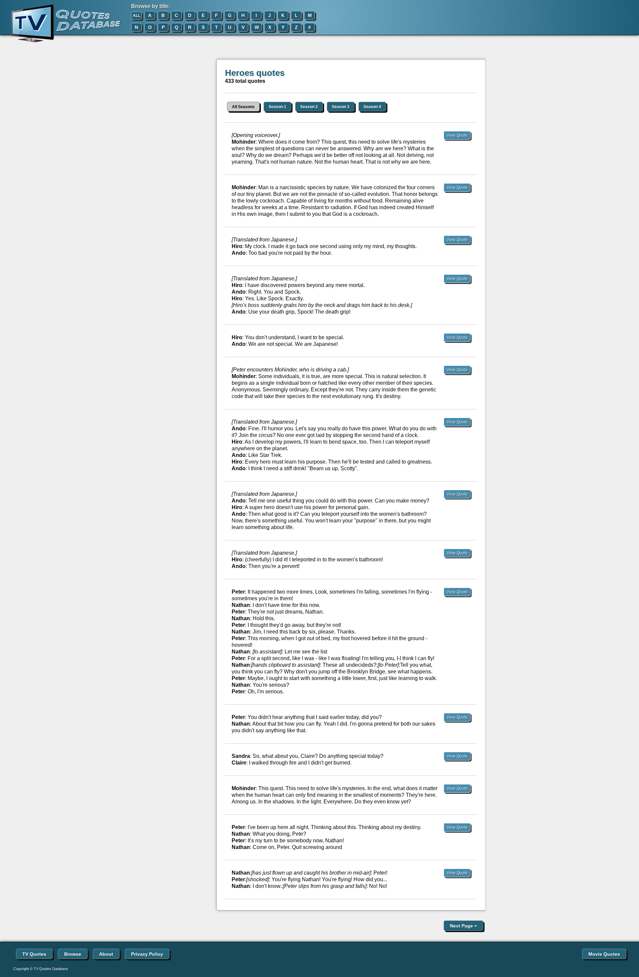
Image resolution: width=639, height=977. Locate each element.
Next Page (463, 925)
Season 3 (340, 106)
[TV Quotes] (60, 23)
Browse (72, 954)
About (106, 954)
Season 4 (372, 106)
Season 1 (277, 106)
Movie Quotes (604, 954)
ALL (136, 15)
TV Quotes (34, 954)
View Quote (457, 135)
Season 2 (309, 106)
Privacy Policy (147, 954)
